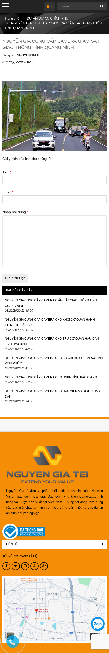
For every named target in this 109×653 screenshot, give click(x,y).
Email (7, 192)
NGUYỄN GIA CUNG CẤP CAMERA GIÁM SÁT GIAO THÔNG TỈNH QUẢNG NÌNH (51, 303)
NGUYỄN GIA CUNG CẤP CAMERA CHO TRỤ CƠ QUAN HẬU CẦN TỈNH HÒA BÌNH (52, 341)
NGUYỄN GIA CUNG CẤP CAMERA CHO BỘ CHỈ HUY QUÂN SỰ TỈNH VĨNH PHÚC (54, 360)
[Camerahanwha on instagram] (25, 566)
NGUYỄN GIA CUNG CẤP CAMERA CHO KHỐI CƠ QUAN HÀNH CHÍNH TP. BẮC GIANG (50, 322)
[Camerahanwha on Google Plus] (44, 566)
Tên (6, 172)
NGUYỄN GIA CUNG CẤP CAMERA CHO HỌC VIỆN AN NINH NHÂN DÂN (52, 393)
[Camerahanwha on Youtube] (34, 566)
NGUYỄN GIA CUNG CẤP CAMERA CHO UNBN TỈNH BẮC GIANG (51, 377)
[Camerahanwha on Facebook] (6, 566)
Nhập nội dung (15, 212)
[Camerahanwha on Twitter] (16, 566)
